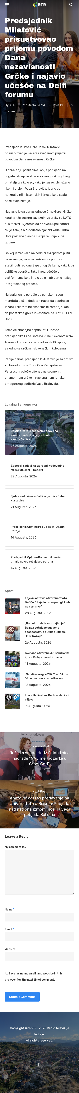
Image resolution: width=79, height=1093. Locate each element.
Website (10, 949)
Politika (58, 105)
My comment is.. (15, 847)
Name (9, 909)
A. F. (12, 105)
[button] (7, 5)
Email (9, 929)
